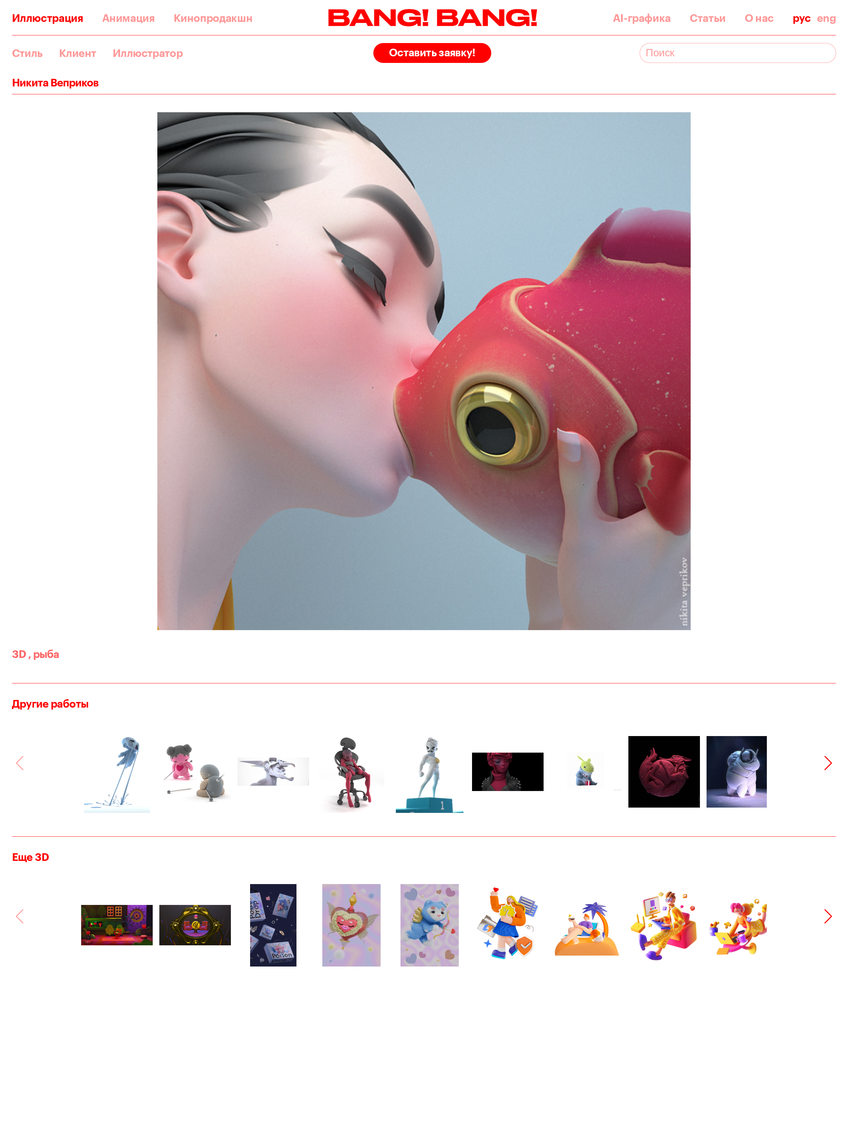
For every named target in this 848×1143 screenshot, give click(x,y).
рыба (43, 654)
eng (826, 18)
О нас (759, 18)
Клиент (77, 53)
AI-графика (642, 18)
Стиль (27, 53)
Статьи (708, 18)
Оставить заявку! (432, 52)
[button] (828, 763)
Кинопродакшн (213, 18)
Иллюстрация (47, 18)
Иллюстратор (148, 53)
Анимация (128, 18)
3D (19, 654)
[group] (117, 771)
